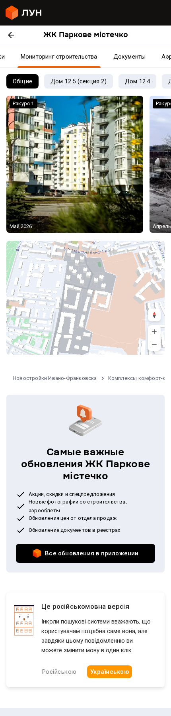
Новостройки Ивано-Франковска (55, 378)
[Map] (85, 298)
